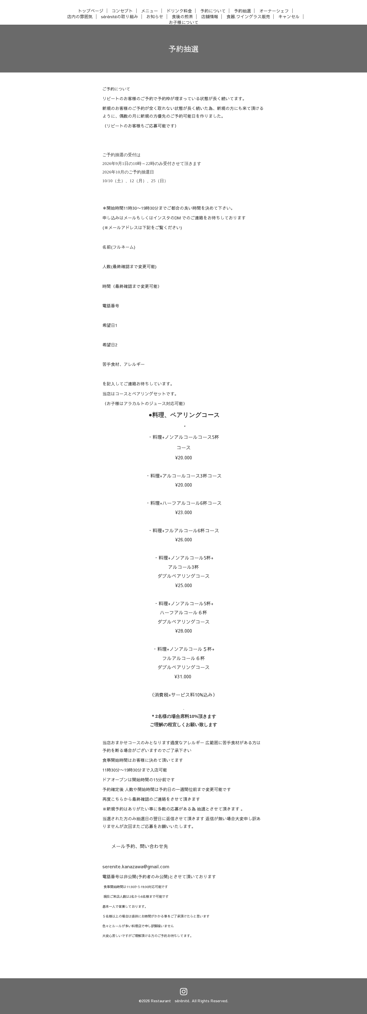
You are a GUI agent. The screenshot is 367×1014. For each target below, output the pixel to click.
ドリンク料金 (179, 10)
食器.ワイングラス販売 (248, 16)
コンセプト (122, 10)
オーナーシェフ (274, 10)
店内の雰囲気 (80, 16)
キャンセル (289, 16)
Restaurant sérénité (170, 1000)
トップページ (90, 10)
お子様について (183, 22)
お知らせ (154, 16)
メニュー (149, 10)
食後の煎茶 (182, 16)
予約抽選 (242, 10)
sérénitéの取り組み (119, 16)
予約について (213, 10)
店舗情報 (209, 16)
